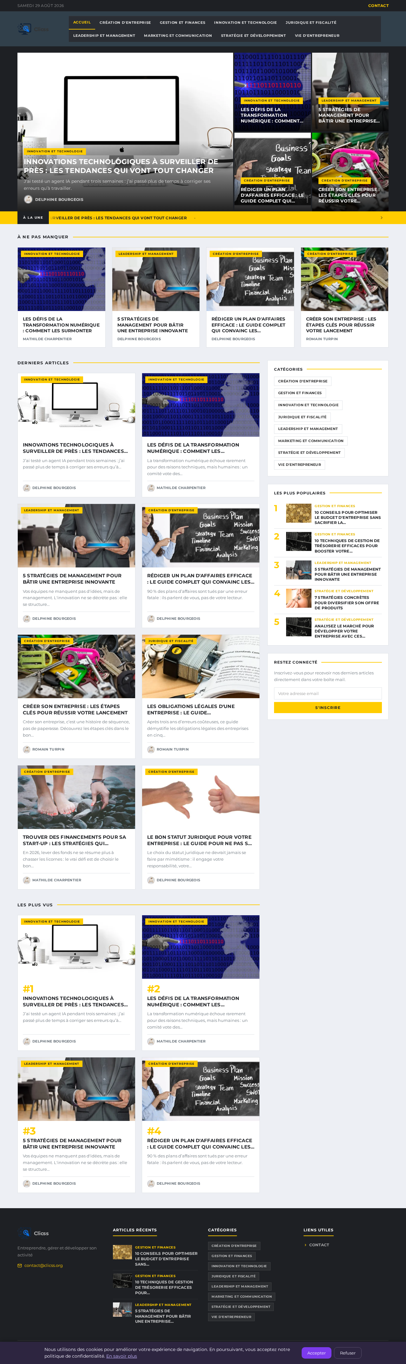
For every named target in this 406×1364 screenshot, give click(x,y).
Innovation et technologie (55, 151)
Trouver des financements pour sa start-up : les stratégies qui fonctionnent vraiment (74, 843)
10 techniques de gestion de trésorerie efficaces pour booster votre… (347, 545)
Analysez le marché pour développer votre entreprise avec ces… (344, 631)
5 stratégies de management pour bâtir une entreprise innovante (347, 118)
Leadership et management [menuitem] (104, 35)
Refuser (348, 1352)
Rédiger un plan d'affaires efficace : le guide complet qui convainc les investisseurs (272, 201)
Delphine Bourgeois (59, 199)
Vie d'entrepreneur (299, 464)
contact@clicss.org (43, 1265)
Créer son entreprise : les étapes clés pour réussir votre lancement (349, 198)
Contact (378, 5)
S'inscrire (328, 707)
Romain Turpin (322, 339)
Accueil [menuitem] (82, 22)
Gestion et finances (300, 393)
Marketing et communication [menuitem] (178, 35)
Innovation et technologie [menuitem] (245, 22)
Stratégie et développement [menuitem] (253, 35)
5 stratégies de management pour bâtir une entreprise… (163, 1316)
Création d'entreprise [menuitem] (125, 22)
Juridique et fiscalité (170, 641)
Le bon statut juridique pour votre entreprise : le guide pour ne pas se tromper (199, 843)
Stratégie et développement (309, 452)
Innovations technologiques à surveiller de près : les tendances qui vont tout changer (121, 166)
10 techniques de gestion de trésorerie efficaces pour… (164, 1287)
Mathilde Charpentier (47, 339)
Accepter (316, 1352)
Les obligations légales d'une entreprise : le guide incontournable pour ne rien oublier (191, 716)
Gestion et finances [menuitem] (182, 22)
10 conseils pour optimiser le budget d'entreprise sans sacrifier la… (348, 517)
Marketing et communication (311, 441)
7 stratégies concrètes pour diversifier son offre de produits (347, 602)
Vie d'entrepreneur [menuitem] (317, 35)
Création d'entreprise (267, 180)
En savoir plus (121, 1356)
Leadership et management (349, 100)
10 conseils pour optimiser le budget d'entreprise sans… (166, 1259)
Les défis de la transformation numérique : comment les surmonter (270, 118)
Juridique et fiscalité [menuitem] (311, 22)
